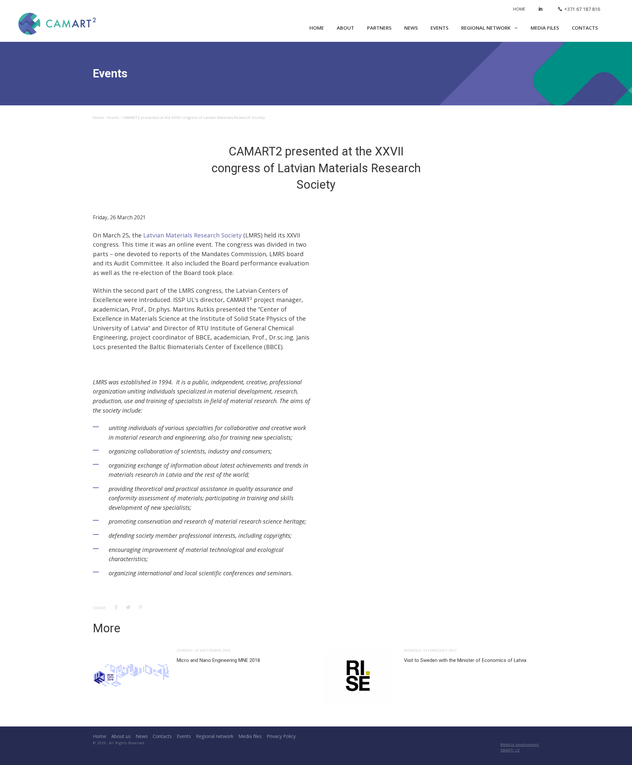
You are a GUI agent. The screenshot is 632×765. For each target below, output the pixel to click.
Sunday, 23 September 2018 (203, 650)
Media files (545, 27)
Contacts (585, 27)
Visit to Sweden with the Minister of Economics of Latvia (465, 660)
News (411, 27)
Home (519, 9)
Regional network (486, 27)
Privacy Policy (281, 736)
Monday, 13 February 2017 (430, 650)
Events (439, 27)
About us (121, 736)
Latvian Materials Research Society (192, 235)
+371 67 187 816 (582, 9)
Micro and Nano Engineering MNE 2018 (218, 660)
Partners (379, 27)
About (345, 27)
